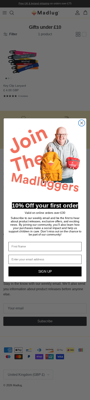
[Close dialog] (81, 123)
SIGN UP (45, 271)
